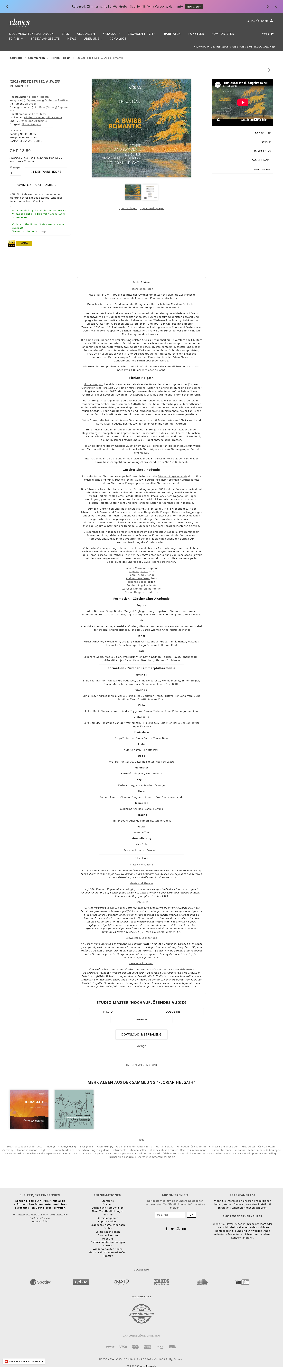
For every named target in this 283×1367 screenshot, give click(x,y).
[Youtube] (184, 1229)
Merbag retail (35, 1153)
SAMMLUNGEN (261, 160)
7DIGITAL (141, 1019)
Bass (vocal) (87, 1146)
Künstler (196, 34)
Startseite (16, 57)
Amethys (50, 1146)
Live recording (16, 1153)
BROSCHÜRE (263, 133)
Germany (7, 1150)
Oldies (108, 1228)
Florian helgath (165, 1146)
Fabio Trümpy (137, 574)
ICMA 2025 (118, 38)
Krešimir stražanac (220, 1150)
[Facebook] (166, 1229)
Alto (39, 1146)
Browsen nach (141, 34)
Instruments (119, 1150)
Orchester (51, 100)
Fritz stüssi (248, 1146)
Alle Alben (86, 34)
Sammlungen (36, 57)
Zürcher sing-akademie (122, 1156)
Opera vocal (53, 1153)
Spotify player (128, 208)
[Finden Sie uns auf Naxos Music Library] (161, 1281)
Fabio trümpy (105, 1146)
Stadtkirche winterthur (193, 1153)
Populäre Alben (108, 1221)
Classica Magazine (141, 864)
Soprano (63, 107)
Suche (251, 20)
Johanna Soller (137, 581)
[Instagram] (178, 1229)
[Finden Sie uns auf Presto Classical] (121, 1281)
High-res (45, 1150)
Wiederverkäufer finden (108, 1249)
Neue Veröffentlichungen (31, 34)
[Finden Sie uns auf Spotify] (40, 1281)
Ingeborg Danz (138, 571)
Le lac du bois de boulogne (264, 1150)
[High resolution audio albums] (11, 243)
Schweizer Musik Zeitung (141, 937)
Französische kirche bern (224, 1146)
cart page (41, 231)
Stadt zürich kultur (165, 1153)
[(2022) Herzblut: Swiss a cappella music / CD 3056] (29, 1109)
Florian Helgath (61, 57)
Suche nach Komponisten (108, 1207)
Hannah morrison (26, 1150)
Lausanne (239, 1150)
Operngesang (35, 100)
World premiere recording (260, 1153)
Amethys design (67, 1146)
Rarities (112, 1153)
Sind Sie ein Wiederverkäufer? (108, 1252)
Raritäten (172, 34)
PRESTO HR (110, 1011)
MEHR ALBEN (262, 169)
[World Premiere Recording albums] (24, 243)
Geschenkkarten (108, 1235)
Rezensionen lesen (141, 288)
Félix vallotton (266, 1146)
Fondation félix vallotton (192, 1146)
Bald (65, 34)
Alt (36, 107)
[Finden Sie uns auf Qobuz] (81, 1281)
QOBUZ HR (173, 1011)
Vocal (238, 1153)
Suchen (107, 1204)
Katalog (110, 34)
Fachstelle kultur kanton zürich (134, 1146)
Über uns (92, 38)
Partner (107, 1245)
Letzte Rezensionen (108, 1231)
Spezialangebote (45, 38)
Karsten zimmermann (193, 1150)
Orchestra (69, 1153)
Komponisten (222, 34)
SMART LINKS (262, 151)
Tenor (13, 110)
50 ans (15, 38)
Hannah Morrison (135, 568)
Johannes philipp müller (163, 1150)
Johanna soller (137, 1150)
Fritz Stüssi (39, 114)
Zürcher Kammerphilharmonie (43, 117)
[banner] (20, 22)
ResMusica (141, 901)
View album (177, 6)
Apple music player (152, 208)
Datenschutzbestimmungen (108, 1242)
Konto (265, 20)
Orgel (32, 103)
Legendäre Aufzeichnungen (108, 1224)
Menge (15, 167)
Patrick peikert (96, 1153)
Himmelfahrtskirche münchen (71, 1150)
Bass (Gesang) (48, 107)
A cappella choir (25, 1146)
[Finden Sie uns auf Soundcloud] (202, 1281)
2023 (10, 1146)
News (71, 38)
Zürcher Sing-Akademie (141, 585)
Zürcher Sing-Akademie (32, 120)
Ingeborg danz (100, 1150)
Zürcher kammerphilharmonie (156, 1156)
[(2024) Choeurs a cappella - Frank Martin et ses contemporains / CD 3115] (74, 1109)
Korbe (266, 33)
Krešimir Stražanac (138, 578)
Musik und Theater (141, 883)
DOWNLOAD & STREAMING (36, 185)
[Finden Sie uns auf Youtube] (242, 1281)
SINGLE (266, 142)
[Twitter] (172, 1229)
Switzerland (216, 1153)
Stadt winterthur (142, 1153)
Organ (81, 1153)
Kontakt (108, 1255)
